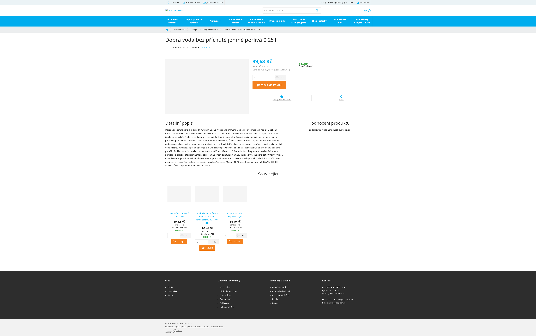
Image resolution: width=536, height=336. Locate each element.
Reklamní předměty (280, 295)
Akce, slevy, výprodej (173, 21)
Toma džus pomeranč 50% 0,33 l (179, 215)
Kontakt (171, 295)
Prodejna (276, 303)
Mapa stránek (217, 326)
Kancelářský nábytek (281, 291)
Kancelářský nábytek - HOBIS (362, 21)
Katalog (275, 299)
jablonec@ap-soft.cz (336, 303)
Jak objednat (225, 287)
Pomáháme (172, 291)
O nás (322, 2)
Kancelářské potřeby (235, 21)
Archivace (215, 21)
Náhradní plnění (227, 307)
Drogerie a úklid (277, 21)
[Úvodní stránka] (174, 10)
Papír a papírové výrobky (194, 21)
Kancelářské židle (340, 21)
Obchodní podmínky (335, 2)
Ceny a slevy (225, 295)
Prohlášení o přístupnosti (175, 326)
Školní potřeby (319, 21)
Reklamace (224, 303)
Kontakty (349, 2)
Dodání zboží (225, 299)
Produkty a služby (279, 287)
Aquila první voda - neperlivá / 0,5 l (235, 215)
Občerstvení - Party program (298, 21)
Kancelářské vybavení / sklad (256, 21)
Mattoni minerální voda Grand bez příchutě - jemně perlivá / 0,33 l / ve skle (207, 218)
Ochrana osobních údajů (198, 326)
